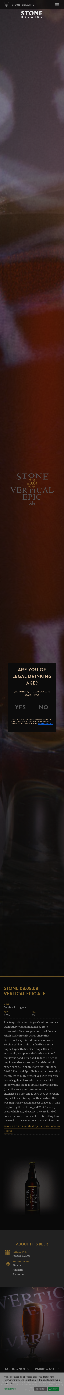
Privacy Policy (32, 1390)
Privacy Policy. (45, 724)
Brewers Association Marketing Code (44, 1382)
